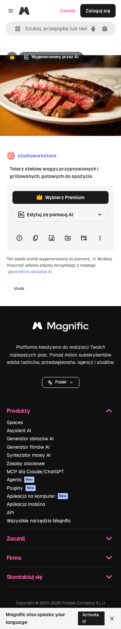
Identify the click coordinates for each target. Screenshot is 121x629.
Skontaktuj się (24, 576)
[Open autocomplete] (15, 28)
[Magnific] (60, 327)
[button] (60, 382)
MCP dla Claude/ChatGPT (35, 472)
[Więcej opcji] (100, 238)
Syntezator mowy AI (29, 455)
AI (94, 259)
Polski (60, 382)
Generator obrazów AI (30, 439)
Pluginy (20, 488)
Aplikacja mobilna (26, 504)
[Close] (112, 619)
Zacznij (16, 538)
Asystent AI (19, 431)
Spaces (15, 422)
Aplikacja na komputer (37, 496)
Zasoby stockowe (26, 463)
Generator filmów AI (28, 447)
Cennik (68, 11)
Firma (14, 557)
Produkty (18, 410)
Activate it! (90, 618)
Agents (20, 480)
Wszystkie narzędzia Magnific (39, 521)
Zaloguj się (98, 11)
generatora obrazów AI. (30, 271)
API (10, 513)
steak (19, 288)
